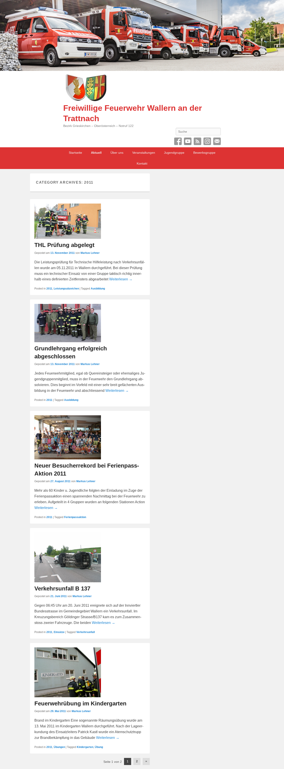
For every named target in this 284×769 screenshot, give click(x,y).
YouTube (187, 141)
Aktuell (96, 152)
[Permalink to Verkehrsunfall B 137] (89, 557)
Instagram (207, 141)
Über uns (116, 152)
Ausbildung (98, 288)
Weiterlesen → (120, 279)
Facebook (178, 141)
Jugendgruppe (174, 152)
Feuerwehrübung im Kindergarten (80, 703)
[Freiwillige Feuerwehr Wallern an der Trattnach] (142, 35)
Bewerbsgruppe (204, 152)
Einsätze (59, 632)
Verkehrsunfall (85, 632)
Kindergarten (85, 747)
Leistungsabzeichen (66, 288)
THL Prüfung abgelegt (64, 245)
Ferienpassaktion (75, 517)
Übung (99, 747)
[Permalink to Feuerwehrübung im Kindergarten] (89, 672)
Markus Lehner (90, 252)
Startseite (75, 152)
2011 (49, 288)
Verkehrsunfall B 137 (62, 588)
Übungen (59, 747)
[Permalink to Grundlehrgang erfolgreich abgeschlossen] (89, 323)
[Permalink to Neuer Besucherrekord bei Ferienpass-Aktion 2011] (89, 437)
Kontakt (142, 163)
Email (217, 141)
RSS (197, 141)
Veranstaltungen (143, 152)
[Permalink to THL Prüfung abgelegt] (89, 221)
